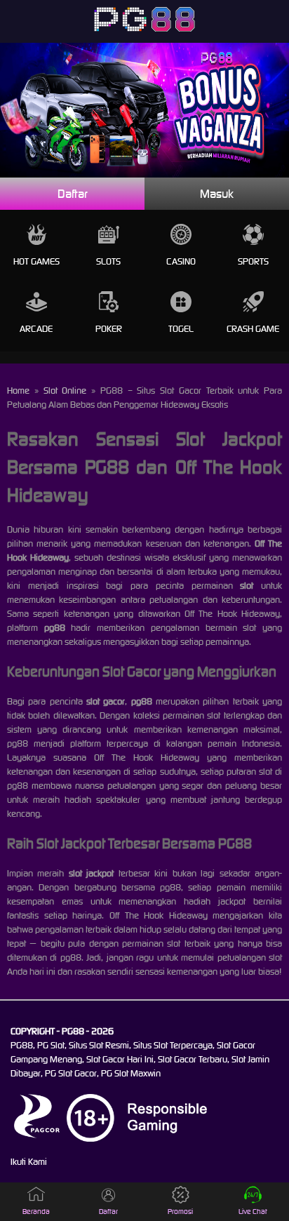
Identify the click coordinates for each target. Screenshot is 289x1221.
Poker (108, 329)
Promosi (180, 1211)
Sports (253, 261)
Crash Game (253, 329)
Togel (181, 329)
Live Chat (252, 1211)
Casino (181, 261)
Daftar (73, 193)
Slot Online (65, 390)
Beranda (36, 1211)
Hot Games (36, 261)
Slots (108, 261)
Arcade (36, 329)
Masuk (217, 193)
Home (18, 390)
